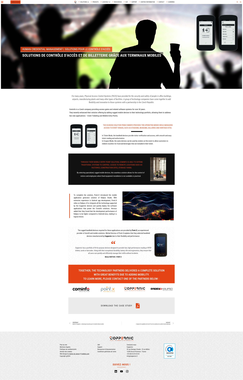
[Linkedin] (116, 371)
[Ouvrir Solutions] (88, 2)
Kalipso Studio (106, 198)
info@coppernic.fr (132, 356)
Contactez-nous (131, 345)
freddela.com (85, 354)
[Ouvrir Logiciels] (109, 2)
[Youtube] (121, 371)
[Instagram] (127, 371)
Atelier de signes (74, 354)
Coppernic (108, 236)
